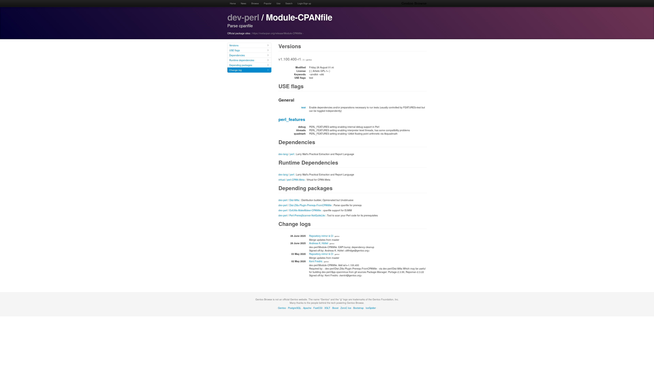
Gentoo (282, 308)
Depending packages (240, 65)
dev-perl (243, 17)
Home (233, 3)
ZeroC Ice (345, 308)
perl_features (291, 119)
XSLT (327, 308)
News (243, 3)
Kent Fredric (315, 261)
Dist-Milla (294, 200)
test (303, 107)
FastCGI (317, 308)
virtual (281, 179)
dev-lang (283, 154)
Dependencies (237, 55)
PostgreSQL (294, 308)
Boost (335, 308)
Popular (267, 3)
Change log (235, 70)
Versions (233, 45)
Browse (255, 3)
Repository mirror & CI (321, 235)
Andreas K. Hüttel (318, 243)
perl (292, 154)
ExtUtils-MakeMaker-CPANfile (305, 210)
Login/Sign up (304, 3)
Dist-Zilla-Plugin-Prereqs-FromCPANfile (310, 205)
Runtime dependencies (241, 60)
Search (288, 3)
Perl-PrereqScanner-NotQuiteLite (307, 215)
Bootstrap (358, 308)
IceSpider (371, 308)
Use (278, 3)
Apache (307, 308)
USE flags (234, 50)
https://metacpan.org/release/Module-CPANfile (277, 33)
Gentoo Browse (414, 3)
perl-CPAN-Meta (296, 179)
